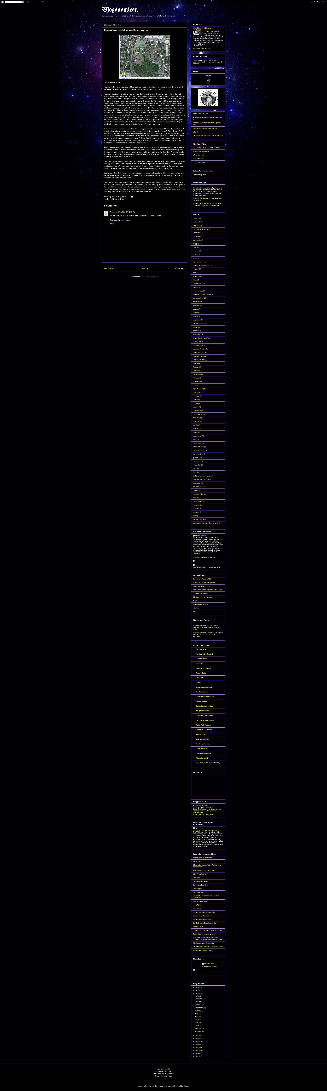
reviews (195, 429)
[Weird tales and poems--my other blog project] (194, 566)
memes (195, 269)
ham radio (196, 392)
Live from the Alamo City (205, 697)
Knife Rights (197, 905)
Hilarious (196, 608)
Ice (194, 611)
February (198, 1029)
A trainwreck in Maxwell (204, 654)
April (196, 1023)
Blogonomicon (120, 10)
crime (195, 316)
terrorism (196, 512)
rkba (194, 247)
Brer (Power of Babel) (200, 805)
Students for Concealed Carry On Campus (207, 930)
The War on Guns (202, 692)
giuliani (195, 490)
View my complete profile (202, 48)
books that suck (198, 447)
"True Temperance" (199, 162)
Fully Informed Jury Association (204, 870)
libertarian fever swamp (201, 265)
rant (194, 385)
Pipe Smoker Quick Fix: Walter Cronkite (206, 148)
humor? (195, 222)
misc (194, 440)
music (195, 218)
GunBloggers (197, 889)
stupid (195, 273)
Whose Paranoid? (202, 758)
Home (145, 268)
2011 (197, 996)
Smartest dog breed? (200, 593)
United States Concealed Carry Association (208, 947)
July (196, 1014)
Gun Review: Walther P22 (202, 579)
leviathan (196, 396)
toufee (195, 432)
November (199, 1002)
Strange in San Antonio (204, 730)
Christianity (197, 374)
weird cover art (198, 298)
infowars (196, 378)
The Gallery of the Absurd (205, 720)
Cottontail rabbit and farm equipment (205, 128)
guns (195, 255)
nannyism (196, 505)
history (195, 498)
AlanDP (210, 28)
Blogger (186, 1086)
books (195, 258)
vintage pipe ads (199, 360)
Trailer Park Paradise (203, 725)
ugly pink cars (198, 411)
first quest (196, 367)
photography (197, 342)
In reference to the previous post (204, 582)
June (197, 1017)
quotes (195, 403)
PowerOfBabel (201, 673)
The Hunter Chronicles (201, 626)
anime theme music (200, 338)
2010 (197, 1035)
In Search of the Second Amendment (205, 830)
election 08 (197, 305)
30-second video (199, 414)
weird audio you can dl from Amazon (205, 523)
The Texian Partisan (203, 744)
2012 (197, 993)
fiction (195, 327)
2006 (197, 1047)
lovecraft (196, 233)
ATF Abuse (197, 861)
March (197, 1026)
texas (195, 516)
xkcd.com (199, 663)
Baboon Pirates (201, 701)
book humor (197, 436)
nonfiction (196, 508)
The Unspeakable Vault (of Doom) (208, 763)
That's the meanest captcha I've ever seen (207, 590)
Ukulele (195, 132)
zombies (196, 302)
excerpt (195, 287)
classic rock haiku (199, 349)
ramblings (113, 199)
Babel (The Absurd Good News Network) (207, 809)
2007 (197, 1044)
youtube (196, 309)
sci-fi (194, 472)
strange (195, 226)
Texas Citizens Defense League (204, 934)
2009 (197, 1038)
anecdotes (196, 334)
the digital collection (200, 229)
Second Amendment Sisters (202, 919)
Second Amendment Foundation (204, 912)
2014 (197, 987)
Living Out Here (201, 749)
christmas (196, 363)
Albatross (113, 212)
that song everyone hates (202, 476)
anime (195, 276)
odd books (196, 461)
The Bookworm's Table (201, 151)
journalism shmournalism (202, 294)
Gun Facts (196, 878)
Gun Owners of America (201, 881)
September (199, 1008)
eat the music (197, 487)
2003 (197, 1056)
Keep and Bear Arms (200, 901)
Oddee (198, 682)
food (194, 280)
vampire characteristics (201, 479)
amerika (196, 313)
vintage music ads (199, 519)
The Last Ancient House (201, 632)
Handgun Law (198, 892)
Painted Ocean (201, 734)
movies (195, 251)
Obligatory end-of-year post (202, 597)
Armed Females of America (202, 858)
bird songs (196, 483)
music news (197, 443)
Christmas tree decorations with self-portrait (208, 135)
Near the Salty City (202, 739)
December (199, 999)
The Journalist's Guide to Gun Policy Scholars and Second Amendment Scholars (208, 938)
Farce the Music (201, 659)
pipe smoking (197, 262)
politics (195, 400)
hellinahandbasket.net (204, 687)
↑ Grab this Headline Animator (208, 966)
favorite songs (198, 291)
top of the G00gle (199, 389)
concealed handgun (200, 356)
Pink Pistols (197, 909)
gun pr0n (196, 458)
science (195, 407)
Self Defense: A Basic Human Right (205, 923)
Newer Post (109, 268)
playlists (196, 425)
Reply (112, 223)
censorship (197, 418)
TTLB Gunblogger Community (203, 943)
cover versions (198, 454)
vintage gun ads (198, 323)
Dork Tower (200, 678)
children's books (198, 450)
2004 (197, 1053)
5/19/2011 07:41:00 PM (126, 212)
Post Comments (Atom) (149, 277)
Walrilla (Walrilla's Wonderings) (204, 814)
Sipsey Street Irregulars (204, 706)
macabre (196, 421)
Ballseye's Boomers (203, 668)
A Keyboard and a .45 (203, 711)
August (197, 1011)
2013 (197, 990)
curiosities (196, 320)
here (213, 557)
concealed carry (198, 352)
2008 (197, 1041)
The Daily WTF (201, 649)
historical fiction (198, 494)
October (198, 1005)
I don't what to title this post (202, 586)
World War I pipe (199, 155)
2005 (197, 1050)
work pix (121, 199)
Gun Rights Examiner (200, 885)
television (196, 371)
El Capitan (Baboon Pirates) (203, 807)
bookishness (197, 345)
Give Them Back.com (200, 874)
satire (195, 469)
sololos (170, 1086)
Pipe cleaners (198, 159)
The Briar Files (198, 203)
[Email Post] (131, 197)
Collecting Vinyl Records (205, 715)
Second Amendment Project (202, 916)
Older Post (180, 268)
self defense (197, 284)
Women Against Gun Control (203, 950)
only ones (196, 381)
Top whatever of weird (200, 604)
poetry (195, 331)
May (196, 1020)
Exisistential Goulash (203, 753)
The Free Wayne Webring (202, 198)
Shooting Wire (198, 927)
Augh (195, 601)
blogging (196, 244)
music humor (197, 501)
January (198, 1032)
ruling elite (196, 465)
